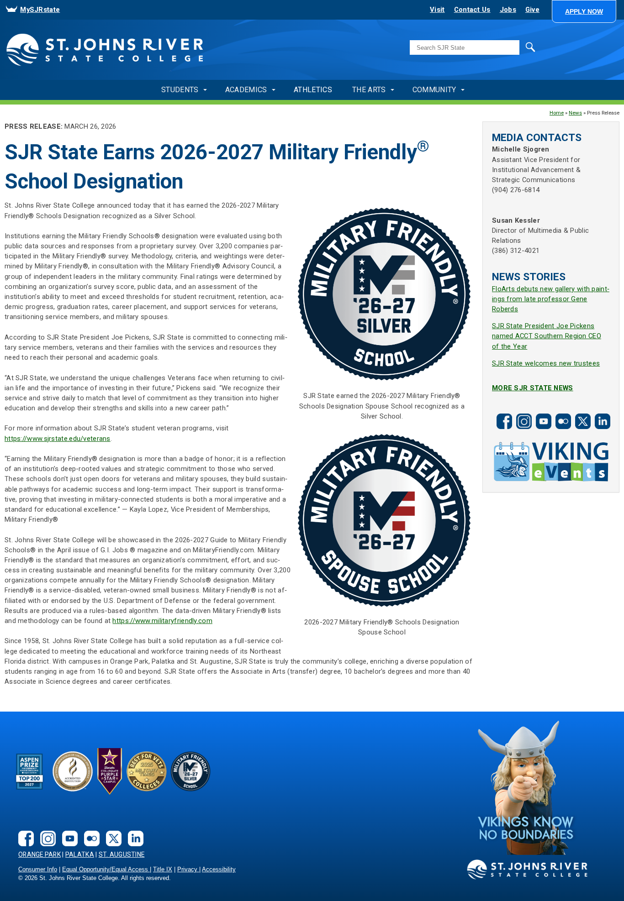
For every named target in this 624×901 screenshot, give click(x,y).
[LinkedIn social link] (601, 414)
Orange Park (39, 854)
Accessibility (219, 869)
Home (557, 113)
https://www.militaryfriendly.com (162, 621)
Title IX (162, 869)
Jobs (508, 9)
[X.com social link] (581, 414)
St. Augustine (122, 854)
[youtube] (542, 414)
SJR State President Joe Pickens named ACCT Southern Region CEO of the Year (546, 336)
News (575, 113)
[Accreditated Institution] (73, 771)
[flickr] (562, 414)
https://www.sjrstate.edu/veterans (58, 439)
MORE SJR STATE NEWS (532, 388)
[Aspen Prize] (30, 771)
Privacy (188, 869)
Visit (437, 9)
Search (511, 46)
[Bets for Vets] (147, 771)
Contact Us (472, 9)
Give (532, 9)
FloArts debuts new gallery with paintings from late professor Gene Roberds (550, 299)
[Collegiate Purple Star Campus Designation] (110, 771)
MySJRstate (40, 9)
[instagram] (523, 414)
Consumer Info (37, 869)
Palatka (79, 854)
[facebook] (503, 414)
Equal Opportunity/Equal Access (106, 869)
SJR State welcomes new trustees (546, 363)
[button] (584, 11)
